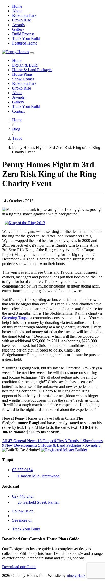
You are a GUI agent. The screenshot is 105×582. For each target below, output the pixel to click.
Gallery (18, 29)
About (17, 11)
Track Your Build (26, 38)
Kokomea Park (24, 15)
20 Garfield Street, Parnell (38, 502)
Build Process (23, 34)
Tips (62, 440)
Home (17, 6)
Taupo (17, 138)
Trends (75, 440)
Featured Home (24, 43)
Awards (18, 25)
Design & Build (25, 65)
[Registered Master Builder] (64, 450)
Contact (18, 111)
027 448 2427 (23, 496)
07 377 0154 (22, 470)
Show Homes (23, 79)
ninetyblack (76, 575)
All (7, 440)
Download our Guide (19, 567)
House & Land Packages (32, 70)
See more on (22, 520)
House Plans (22, 74)
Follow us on (22, 511)
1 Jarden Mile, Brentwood (38, 476)
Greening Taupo (15, 318)
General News (27, 440)
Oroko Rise (21, 20)
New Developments (22, 445)
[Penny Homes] (15, 52)
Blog (16, 129)
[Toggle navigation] (32, 53)
